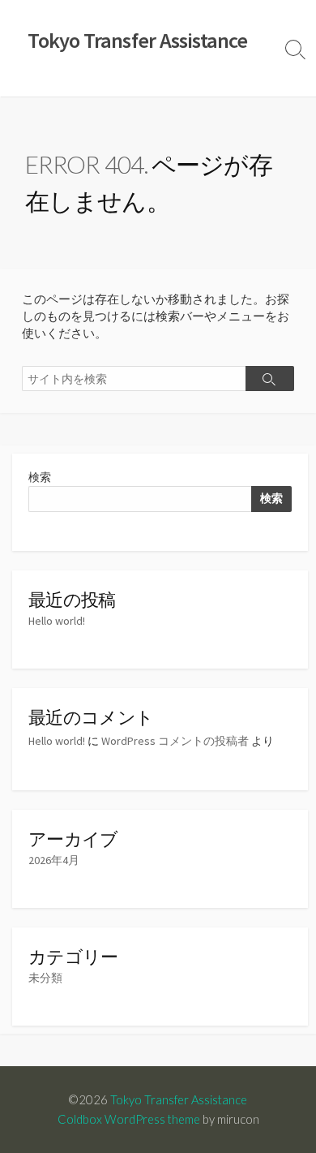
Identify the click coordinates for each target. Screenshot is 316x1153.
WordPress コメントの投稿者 (175, 741)
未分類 (45, 977)
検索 (39, 477)
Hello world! (56, 620)
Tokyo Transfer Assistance (178, 1099)
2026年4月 (53, 860)
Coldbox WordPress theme (129, 1119)
